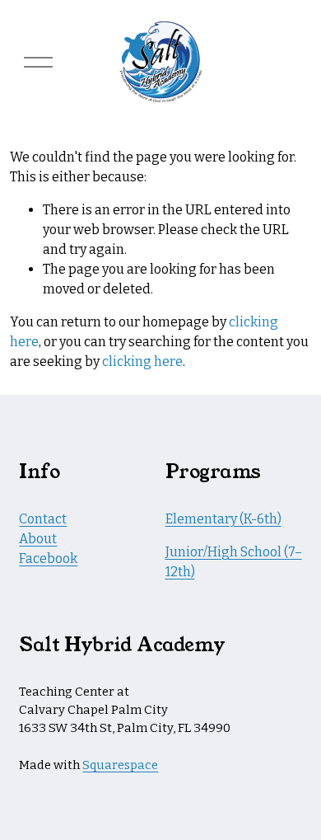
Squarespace (120, 765)
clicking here (142, 361)
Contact (43, 519)
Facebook (48, 558)
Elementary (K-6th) (223, 519)
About (38, 539)
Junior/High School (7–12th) (233, 562)
